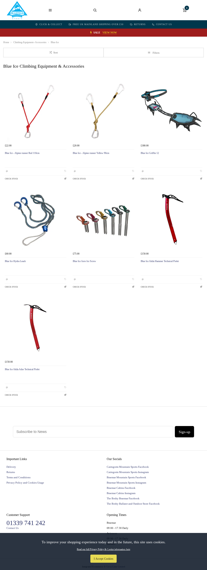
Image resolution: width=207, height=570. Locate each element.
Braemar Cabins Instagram (121, 493)
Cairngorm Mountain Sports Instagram (128, 472)
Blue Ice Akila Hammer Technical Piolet (160, 261)
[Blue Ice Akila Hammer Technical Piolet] (171, 219)
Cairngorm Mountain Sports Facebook (128, 466)
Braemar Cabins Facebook (121, 487)
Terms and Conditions (18, 477)
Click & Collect (50, 24)
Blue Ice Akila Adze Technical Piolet (22, 369)
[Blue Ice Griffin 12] (171, 111)
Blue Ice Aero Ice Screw (84, 261)
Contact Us (164, 24)
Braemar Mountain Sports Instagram (126, 482)
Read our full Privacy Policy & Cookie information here (103, 549)
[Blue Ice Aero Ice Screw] (103, 219)
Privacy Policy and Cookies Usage (25, 482)
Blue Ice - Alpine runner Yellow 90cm (91, 153)
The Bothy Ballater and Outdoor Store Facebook (133, 503)
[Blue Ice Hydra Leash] (35, 219)
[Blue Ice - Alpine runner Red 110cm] (35, 111)
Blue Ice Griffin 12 (150, 153)
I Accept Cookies (103, 558)
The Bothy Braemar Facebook (123, 498)
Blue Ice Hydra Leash (15, 261)
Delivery (11, 466)
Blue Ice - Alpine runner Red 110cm (22, 153)
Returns (140, 24)
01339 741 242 (25, 522)
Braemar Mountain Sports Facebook (126, 477)
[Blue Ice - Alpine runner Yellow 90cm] (103, 111)
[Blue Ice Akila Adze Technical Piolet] (35, 327)
